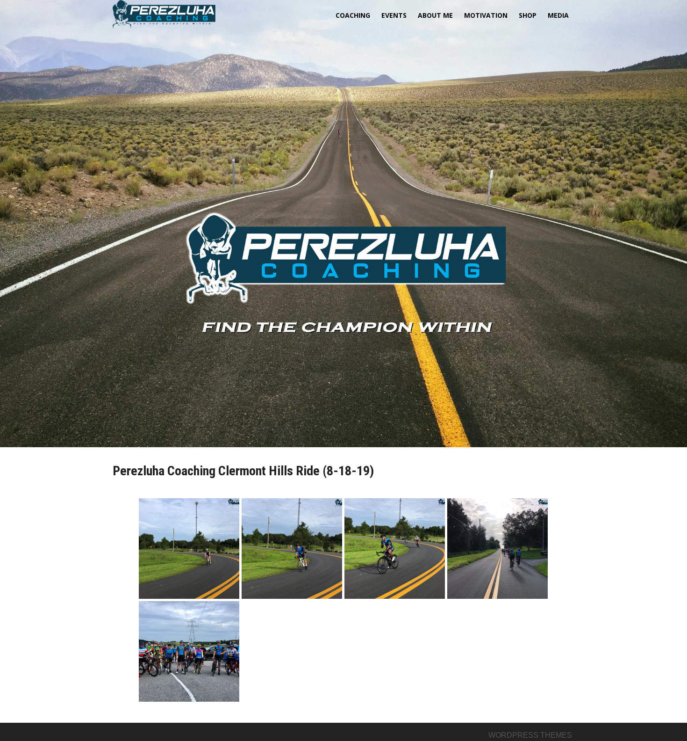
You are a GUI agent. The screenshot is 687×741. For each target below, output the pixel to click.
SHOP (528, 15)
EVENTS (394, 15)
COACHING (353, 15)
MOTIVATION (486, 15)
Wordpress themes (530, 735)
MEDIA (558, 15)
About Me (435, 15)
